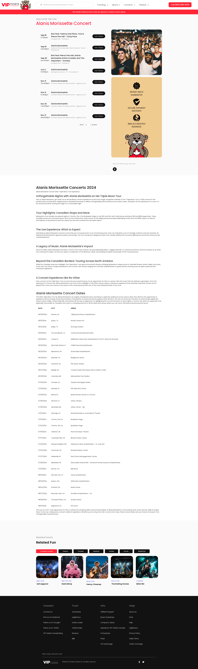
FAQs (131, 617)
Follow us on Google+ (52, 622)
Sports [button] (115, 4)
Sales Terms (134, 638)
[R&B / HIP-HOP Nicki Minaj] (72, 567)
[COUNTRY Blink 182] (147, 567)
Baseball (96, 551)
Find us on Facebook (51, 617)
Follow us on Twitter (51, 628)
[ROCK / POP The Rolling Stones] (122, 567)
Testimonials (77, 628)
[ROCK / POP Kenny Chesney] (97, 567)
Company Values (108, 622)
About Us (132, 612)
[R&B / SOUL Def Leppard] (47, 567)
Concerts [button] (128, 4)
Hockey (111, 551)
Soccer (126, 551)
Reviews (75, 633)
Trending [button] (101, 4)
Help (131, 622)
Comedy (81, 551)
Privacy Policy (134, 633)
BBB (73, 638)
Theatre (65, 551)
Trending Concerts (46, 551)
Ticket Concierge (136, 644)
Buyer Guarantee (107, 617)
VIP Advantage (107, 644)
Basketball (142, 551)
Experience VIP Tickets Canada (113, 628)
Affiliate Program (107, 612)
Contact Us (47, 612)
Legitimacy (76, 617)
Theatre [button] (143, 4)
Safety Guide (77, 622)
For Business (105, 633)
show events (88, 125)
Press (103, 638)
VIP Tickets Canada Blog (53, 633)
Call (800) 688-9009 (180, 4)
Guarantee (76, 612)
